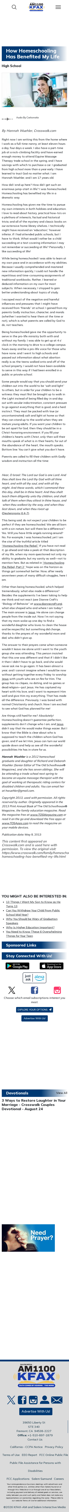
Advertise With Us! (34, 1018)
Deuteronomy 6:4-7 (15, 513)
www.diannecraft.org (47, 604)
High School (11, 66)
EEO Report (29, 1455)
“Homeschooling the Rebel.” (20, 545)
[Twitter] (11, 990)
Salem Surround (42, 1479)
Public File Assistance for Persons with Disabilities (35, 1467)
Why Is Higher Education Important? (30, 927)
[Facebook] (34, 990)
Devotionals (17, 1093)
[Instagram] (57, 990)
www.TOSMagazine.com (46, 814)
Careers (59, 1479)
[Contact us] (55, 1400)
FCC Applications (18, 1479)
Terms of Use (11, 1455)
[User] (44, 1402)
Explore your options (33, 1009)
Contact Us (35, 1439)
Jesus (31, 612)
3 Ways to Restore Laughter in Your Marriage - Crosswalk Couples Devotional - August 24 (34, 1104)
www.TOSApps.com (15, 823)
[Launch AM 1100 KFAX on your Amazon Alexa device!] (35, 977)
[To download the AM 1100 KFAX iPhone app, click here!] (52, 965)
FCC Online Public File (53, 1455)
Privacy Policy (54, 1447)
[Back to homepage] (36, 7)
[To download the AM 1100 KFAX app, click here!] (17, 965)
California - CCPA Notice (26, 1447)
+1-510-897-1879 (40, 1435)
